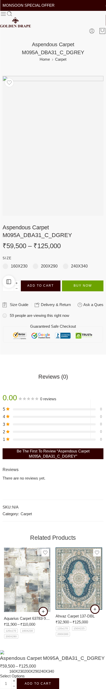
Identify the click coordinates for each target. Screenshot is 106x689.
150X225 (79, 628)
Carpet (60, 59)
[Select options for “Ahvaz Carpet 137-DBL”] (95, 609)
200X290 (11, 636)
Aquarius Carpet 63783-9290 (27, 618)
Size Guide (18, 304)
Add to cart (40, 285)
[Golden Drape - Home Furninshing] (15, 22)
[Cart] (102, 31)
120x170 (11, 630)
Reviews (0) (53, 377)
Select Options (12, 676)
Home (45, 59)
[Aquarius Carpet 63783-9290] (27, 579)
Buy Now (83, 285)
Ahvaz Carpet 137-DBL (75, 616)
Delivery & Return (55, 304)
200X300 (62, 634)
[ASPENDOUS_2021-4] (53, 146)
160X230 (27, 630)
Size (7, 258)
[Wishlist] (9, 83)
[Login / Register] (92, 31)
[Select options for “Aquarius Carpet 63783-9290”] (43, 611)
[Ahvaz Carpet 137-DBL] (79, 578)
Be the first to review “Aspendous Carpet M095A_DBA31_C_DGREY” (53, 453)
